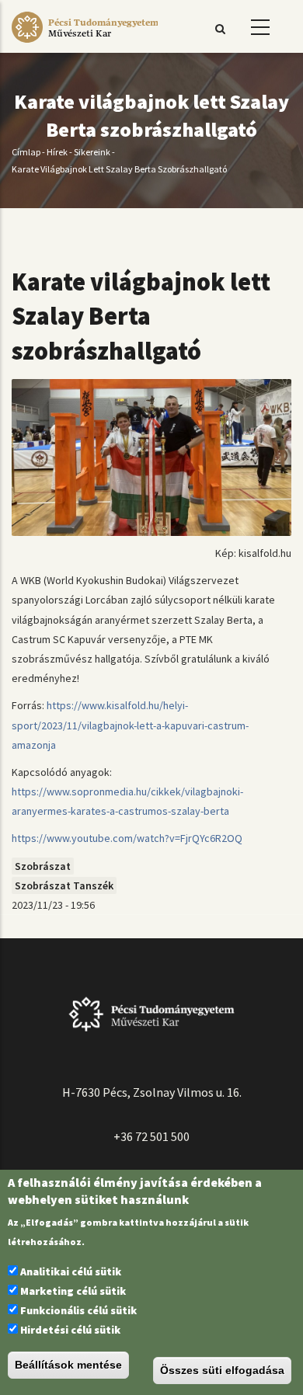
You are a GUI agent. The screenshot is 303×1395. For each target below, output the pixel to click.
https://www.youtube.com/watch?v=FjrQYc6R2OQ (127, 838)
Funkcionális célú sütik (78, 1310)
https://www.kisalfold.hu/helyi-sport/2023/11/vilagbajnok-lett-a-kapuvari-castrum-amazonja (130, 724)
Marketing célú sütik (73, 1291)
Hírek (57, 152)
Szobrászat (43, 866)
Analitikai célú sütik (70, 1271)
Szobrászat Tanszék (64, 885)
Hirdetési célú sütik (70, 1330)
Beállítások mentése (68, 1364)
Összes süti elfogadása (222, 1370)
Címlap (26, 152)
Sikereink (92, 152)
